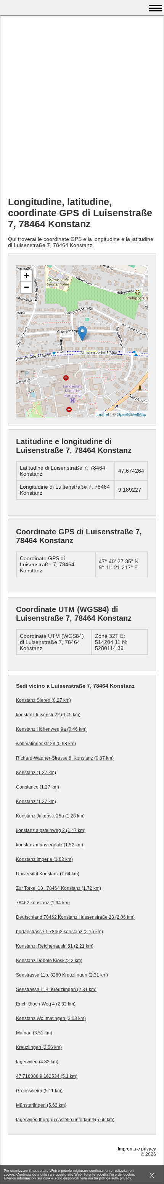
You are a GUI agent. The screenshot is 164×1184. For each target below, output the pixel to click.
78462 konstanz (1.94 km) (43, 902)
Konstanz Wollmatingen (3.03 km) (51, 1018)
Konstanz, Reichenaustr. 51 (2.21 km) (54, 946)
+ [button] (26, 275)
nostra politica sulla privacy (109, 1178)
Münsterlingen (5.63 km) (41, 1105)
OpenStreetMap (131, 414)
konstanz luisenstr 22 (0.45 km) (48, 714)
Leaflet (102, 414)
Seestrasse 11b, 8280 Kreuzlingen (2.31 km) (62, 975)
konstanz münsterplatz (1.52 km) (49, 845)
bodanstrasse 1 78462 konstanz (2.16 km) (59, 931)
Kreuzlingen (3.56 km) (39, 1047)
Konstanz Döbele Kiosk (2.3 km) (49, 960)
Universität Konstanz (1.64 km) (47, 873)
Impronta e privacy (137, 1149)
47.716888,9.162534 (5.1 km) (46, 1076)
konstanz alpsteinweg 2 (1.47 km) (50, 830)
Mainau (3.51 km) (34, 1033)
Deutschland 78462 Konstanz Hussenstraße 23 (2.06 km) (75, 917)
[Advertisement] (82, 109)
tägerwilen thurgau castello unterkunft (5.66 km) (65, 1119)
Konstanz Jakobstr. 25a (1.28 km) (50, 816)
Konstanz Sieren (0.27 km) (43, 700)
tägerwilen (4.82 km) (37, 1061)
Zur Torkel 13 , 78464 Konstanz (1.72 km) (58, 888)
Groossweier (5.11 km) (39, 1090)
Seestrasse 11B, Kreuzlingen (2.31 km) (56, 989)
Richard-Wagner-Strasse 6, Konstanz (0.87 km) (65, 758)
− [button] (26, 287)
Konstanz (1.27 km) (36, 772)
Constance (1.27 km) (37, 787)
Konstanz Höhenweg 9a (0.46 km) (51, 729)
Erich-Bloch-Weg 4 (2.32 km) (46, 1004)
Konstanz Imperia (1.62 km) (44, 859)
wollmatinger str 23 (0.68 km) (46, 743)
